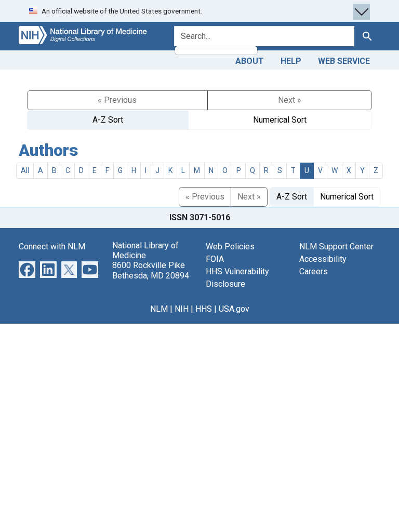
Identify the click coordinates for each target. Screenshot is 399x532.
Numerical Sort (280, 120)
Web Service (344, 61)
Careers (313, 271)
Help (291, 61)
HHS (203, 309)
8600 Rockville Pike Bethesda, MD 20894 (150, 270)
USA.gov (234, 309)
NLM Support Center (336, 246)
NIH (182, 309)
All (25, 170)
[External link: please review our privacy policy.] (27, 269)
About (249, 61)
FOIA (215, 259)
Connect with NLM (52, 246)
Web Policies (230, 246)
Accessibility (323, 259)
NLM (159, 309)
